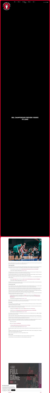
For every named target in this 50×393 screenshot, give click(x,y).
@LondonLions (33, 308)
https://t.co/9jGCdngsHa (16, 310)
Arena (25, 2)
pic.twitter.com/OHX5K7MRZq (32, 310)
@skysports (12, 325)
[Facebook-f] (45, 2)
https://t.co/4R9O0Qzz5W (17, 323)
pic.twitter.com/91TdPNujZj (26, 325)
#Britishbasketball (16, 325)
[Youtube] (47, 2)
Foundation (23, 1)
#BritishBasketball (26, 310)
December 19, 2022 (24, 298)
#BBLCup (35, 295)
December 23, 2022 (24, 326)
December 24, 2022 (24, 270)
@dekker (25, 295)
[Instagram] (46, 2)
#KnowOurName (21, 310)
